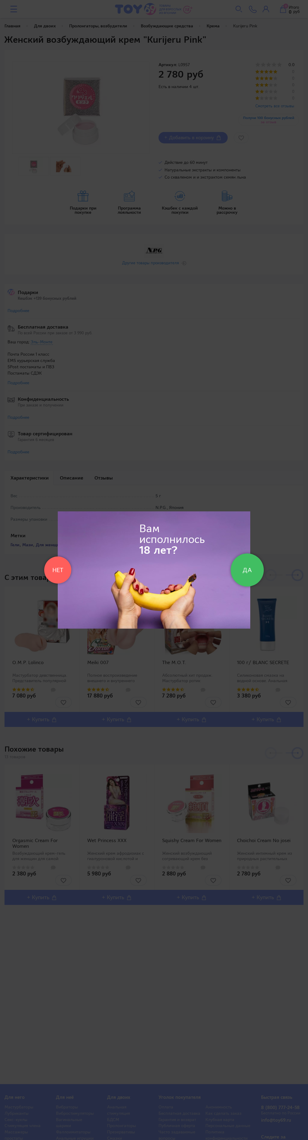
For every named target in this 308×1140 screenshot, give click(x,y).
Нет (57, 570)
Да (247, 570)
